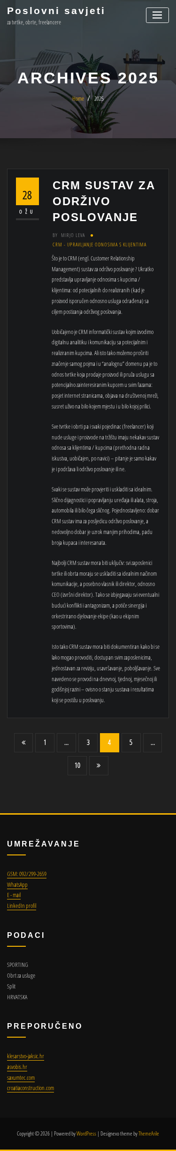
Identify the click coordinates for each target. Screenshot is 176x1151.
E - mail (14, 895)
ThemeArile (148, 1133)
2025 (99, 98)
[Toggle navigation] (157, 15)
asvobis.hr (17, 1066)
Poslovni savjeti (56, 10)
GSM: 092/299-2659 (26, 873)
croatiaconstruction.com (30, 1088)
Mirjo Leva (69, 234)
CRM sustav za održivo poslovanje (104, 201)
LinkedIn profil (21, 905)
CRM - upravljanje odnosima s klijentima (99, 244)
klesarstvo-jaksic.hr (25, 1056)
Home (78, 98)
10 (77, 765)
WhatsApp (17, 884)
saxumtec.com (21, 1077)
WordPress (86, 1133)
